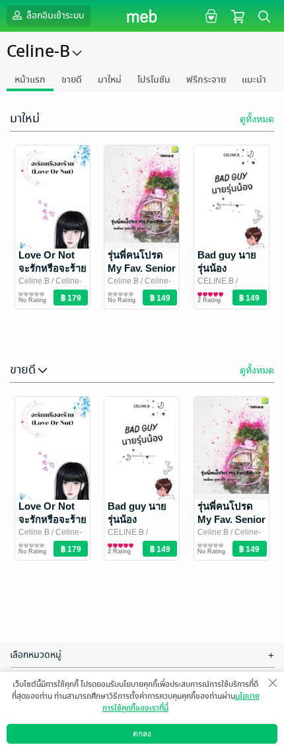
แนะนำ (254, 80)
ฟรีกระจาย (206, 80)
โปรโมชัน (153, 80)
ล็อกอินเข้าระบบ (54, 15)
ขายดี (71, 80)
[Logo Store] (142, 15)
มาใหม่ (110, 80)
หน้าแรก (30, 80)
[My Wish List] (209, 15)
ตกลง (142, 733)
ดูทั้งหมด (257, 119)
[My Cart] (238, 15)
